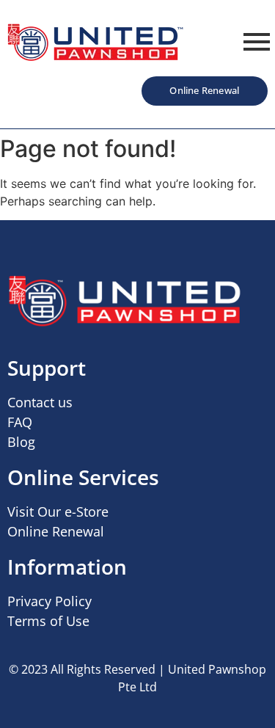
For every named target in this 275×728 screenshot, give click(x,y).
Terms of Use (48, 621)
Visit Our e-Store (58, 511)
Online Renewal (55, 531)
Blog (21, 442)
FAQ (19, 422)
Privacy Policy (49, 601)
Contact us (40, 402)
